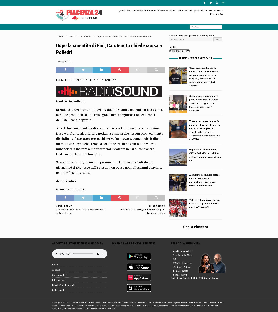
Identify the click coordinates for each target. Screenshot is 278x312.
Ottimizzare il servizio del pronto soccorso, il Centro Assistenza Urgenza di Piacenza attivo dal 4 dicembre (203, 103)
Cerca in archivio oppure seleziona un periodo (192, 35)
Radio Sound (58, 290)
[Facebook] (205, 3)
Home (55, 264)
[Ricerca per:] (206, 26)
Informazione (58, 280)
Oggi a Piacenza (195, 227)
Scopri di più (180, 274)
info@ (185, 270)
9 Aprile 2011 (66, 61)
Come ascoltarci (59, 274)
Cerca (217, 39)
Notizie (74, 36)
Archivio (56, 269)
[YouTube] (217, 3)
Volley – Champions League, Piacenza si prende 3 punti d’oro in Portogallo (204, 203)
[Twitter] (211, 3)
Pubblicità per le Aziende (63, 285)
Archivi (172, 47)
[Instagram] (223, 3)
